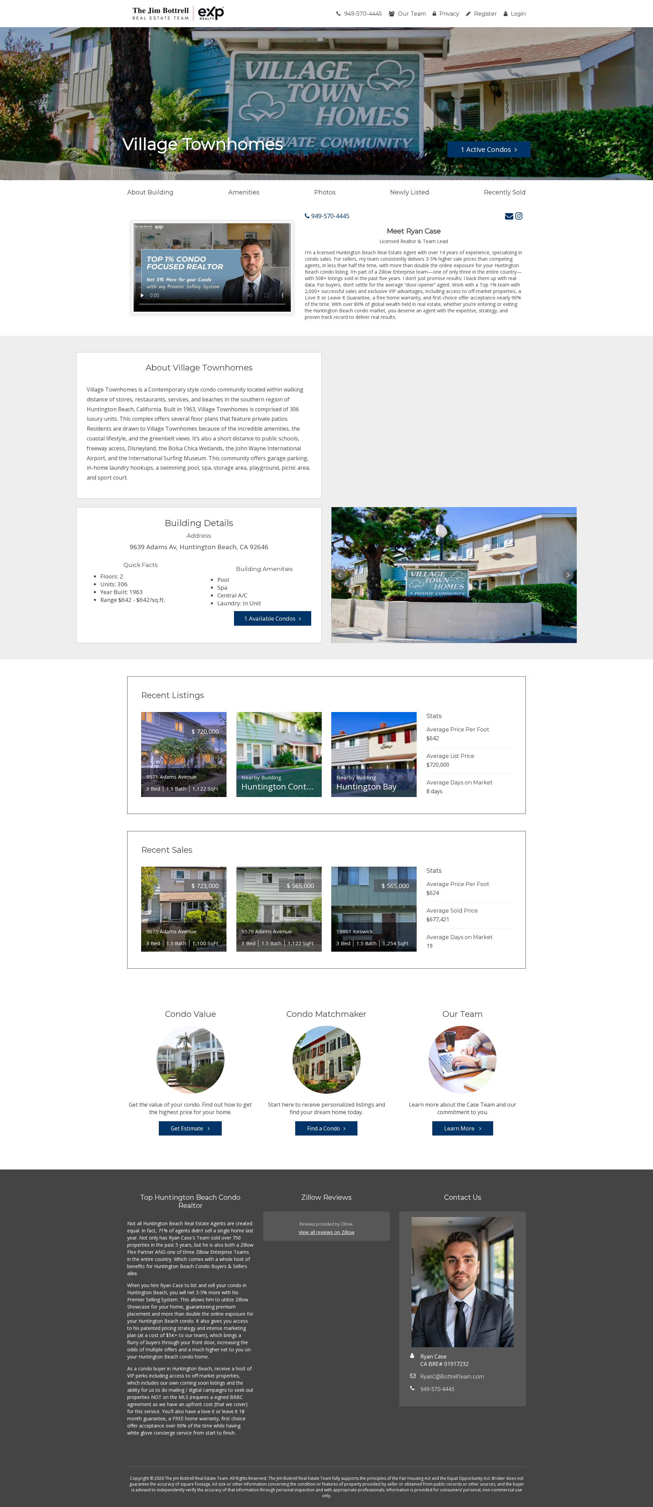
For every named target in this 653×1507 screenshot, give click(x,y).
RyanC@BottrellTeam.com (452, 1376)
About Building (150, 192)
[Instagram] (518, 215)
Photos (325, 192)
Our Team (412, 14)
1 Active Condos (486, 149)
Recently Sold (505, 192)
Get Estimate (187, 1128)
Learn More (460, 1128)
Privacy (449, 14)
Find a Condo (323, 1128)
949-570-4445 (363, 14)
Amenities (243, 192)
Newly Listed (409, 192)
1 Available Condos (270, 618)
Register (485, 14)
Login (518, 14)
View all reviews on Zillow (326, 1232)
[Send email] (509, 215)
